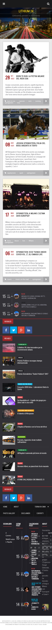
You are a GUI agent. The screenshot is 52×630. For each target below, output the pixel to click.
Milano (31, 241)
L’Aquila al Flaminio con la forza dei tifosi (32, 427)
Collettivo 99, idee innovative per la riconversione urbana (29, 349)
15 (51, 548)
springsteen (9, 103)
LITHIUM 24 (26, 11)
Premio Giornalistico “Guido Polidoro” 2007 (32, 374)
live (23, 241)
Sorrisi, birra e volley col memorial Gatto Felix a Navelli (34, 306)
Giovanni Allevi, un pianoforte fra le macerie (33, 466)
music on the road (22, 279)
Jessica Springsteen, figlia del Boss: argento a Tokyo (30, 144)
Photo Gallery (9, 513)
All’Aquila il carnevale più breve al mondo (32, 453)
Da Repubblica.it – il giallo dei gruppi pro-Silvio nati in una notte (31, 401)
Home (5, 507)
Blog (23, 294)
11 (35, 548)
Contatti (40, 513)
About (16, 507)
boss (9, 241)
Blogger (21, 437)
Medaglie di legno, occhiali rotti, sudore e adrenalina (33, 297)
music (9, 279)
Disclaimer (25, 513)
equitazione (11, 173)
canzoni (22, 101)
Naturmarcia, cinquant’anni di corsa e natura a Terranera (34, 315)
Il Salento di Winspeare (25, 414)
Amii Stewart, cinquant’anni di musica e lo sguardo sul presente (37, 591)
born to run (11, 101)
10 (31, 548)
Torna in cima (40, 507)
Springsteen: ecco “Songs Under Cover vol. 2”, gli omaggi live (31, 253)
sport (21, 173)
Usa (18, 103)
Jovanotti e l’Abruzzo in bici (35, 606)
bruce (17, 241)
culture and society (25, 410)
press (20, 357)
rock (30, 101)
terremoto (22, 344)
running (38, 101)
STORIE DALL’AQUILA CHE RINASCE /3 (30, 480)
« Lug (31, 563)
